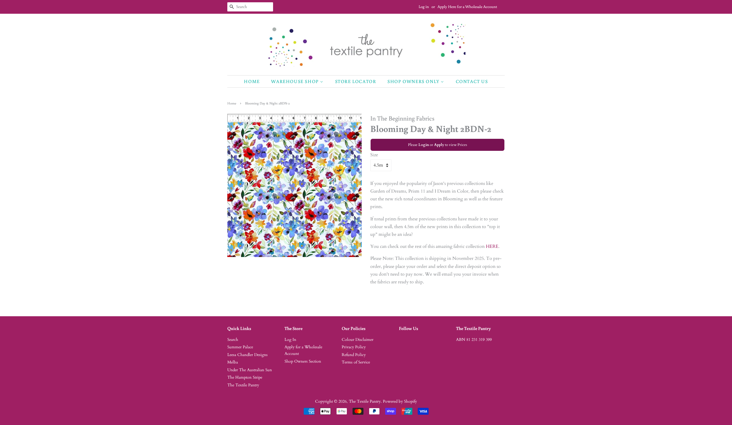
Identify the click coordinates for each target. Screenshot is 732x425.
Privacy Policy (354, 347)
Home (252, 81)
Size (374, 155)
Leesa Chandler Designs (247, 354)
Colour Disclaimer (357, 339)
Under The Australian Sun (249, 370)
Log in (424, 6)
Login (423, 144)
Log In (290, 339)
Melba (232, 362)
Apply (439, 144)
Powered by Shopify (400, 401)
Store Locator (355, 81)
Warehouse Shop (295, 81)
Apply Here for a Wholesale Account (467, 6)
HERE (492, 246)
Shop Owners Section (303, 361)
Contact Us (472, 81)
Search (232, 339)
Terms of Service (356, 362)
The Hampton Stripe (244, 377)
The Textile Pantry (243, 385)
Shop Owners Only (414, 81)
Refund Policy (354, 354)
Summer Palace (240, 347)
